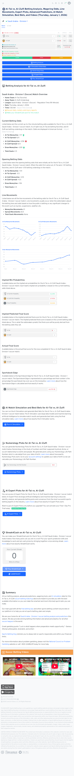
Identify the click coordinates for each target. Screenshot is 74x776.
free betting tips (27, 609)
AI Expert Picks (12, 514)
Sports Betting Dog (9, 634)
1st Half (9, 26)
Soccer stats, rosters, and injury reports (22, 110)
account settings (35, 457)
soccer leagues (7, 621)
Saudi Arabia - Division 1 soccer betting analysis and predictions (44, 616)
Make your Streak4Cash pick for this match (23, 113)
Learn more (51, 381)
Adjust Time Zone (23, 108)
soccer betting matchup (24, 599)
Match (3, 26)
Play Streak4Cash (14, 569)
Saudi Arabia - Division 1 (18, 21)
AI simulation (56, 596)
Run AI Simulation (13, 424)
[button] (69, 3)
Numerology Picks (14, 472)
